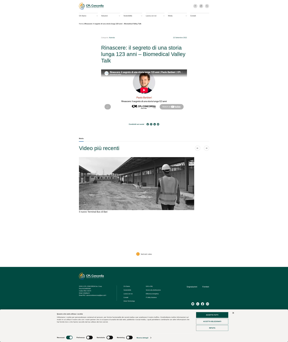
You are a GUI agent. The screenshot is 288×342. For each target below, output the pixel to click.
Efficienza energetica (152, 294)
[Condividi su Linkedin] (154, 124)
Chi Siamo (127, 286)
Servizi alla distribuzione (153, 290)
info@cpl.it (86, 293)
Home (81, 24)
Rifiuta (212, 328)
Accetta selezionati (212, 321)
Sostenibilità (127, 290)
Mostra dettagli (142, 338)
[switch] (89, 337)
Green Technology (129, 301)
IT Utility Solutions (151, 297)
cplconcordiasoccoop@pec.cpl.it (96, 295)
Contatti (193, 16)
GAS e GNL (149, 286)
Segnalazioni (192, 287)
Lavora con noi (128, 294)
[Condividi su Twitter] (158, 124)
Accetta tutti (212, 315)
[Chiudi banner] (233, 313)
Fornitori (205, 287)
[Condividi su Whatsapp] (151, 124)
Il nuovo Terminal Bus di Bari (93, 212)
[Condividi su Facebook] (148, 124)
